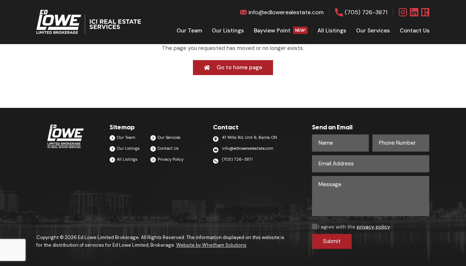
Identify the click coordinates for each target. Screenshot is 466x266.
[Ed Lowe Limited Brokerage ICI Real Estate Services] (88, 22)
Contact (415, 30)
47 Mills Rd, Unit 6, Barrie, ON (249, 137)
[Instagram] (403, 12)
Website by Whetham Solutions (211, 245)
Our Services (169, 137)
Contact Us (168, 148)
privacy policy (373, 226)
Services (373, 30)
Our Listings (228, 30)
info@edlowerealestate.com (286, 12)
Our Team (126, 137)
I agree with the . (354, 226)
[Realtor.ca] (425, 12)
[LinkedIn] (414, 12)
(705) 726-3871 (366, 12)
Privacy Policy (170, 159)
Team (189, 30)
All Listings (331, 30)
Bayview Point (280, 30)
